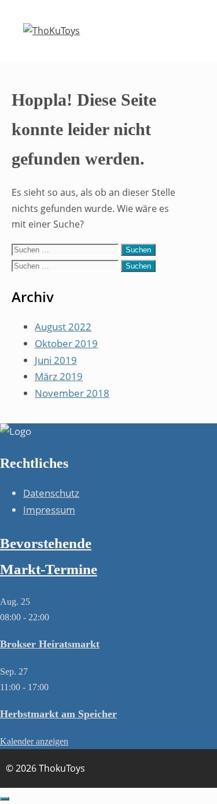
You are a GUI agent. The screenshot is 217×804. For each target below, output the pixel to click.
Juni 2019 (56, 360)
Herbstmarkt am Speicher (58, 714)
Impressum (49, 509)
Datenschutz (51, 493)
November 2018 (72, 393)
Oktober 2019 (66, 343)
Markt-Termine (48, 569)
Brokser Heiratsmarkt (50, 644)
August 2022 (63, 326)
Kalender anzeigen (34, 741)
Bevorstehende (45, 543)
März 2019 (59, 376)
